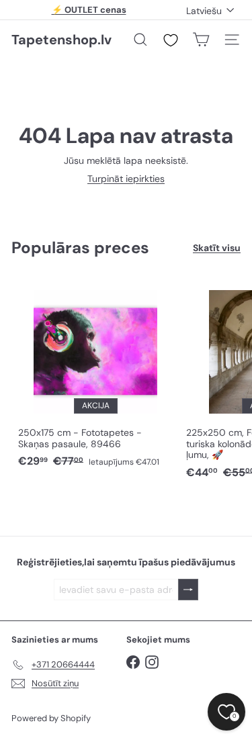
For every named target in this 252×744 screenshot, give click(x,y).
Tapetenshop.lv (61, 40)
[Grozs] (200, 39)
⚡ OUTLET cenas (89, 9)
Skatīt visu (217, 248)
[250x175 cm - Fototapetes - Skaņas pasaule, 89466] (95, 375)
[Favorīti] (170, 40)
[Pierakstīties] (188, 590)
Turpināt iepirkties (126, 179)
